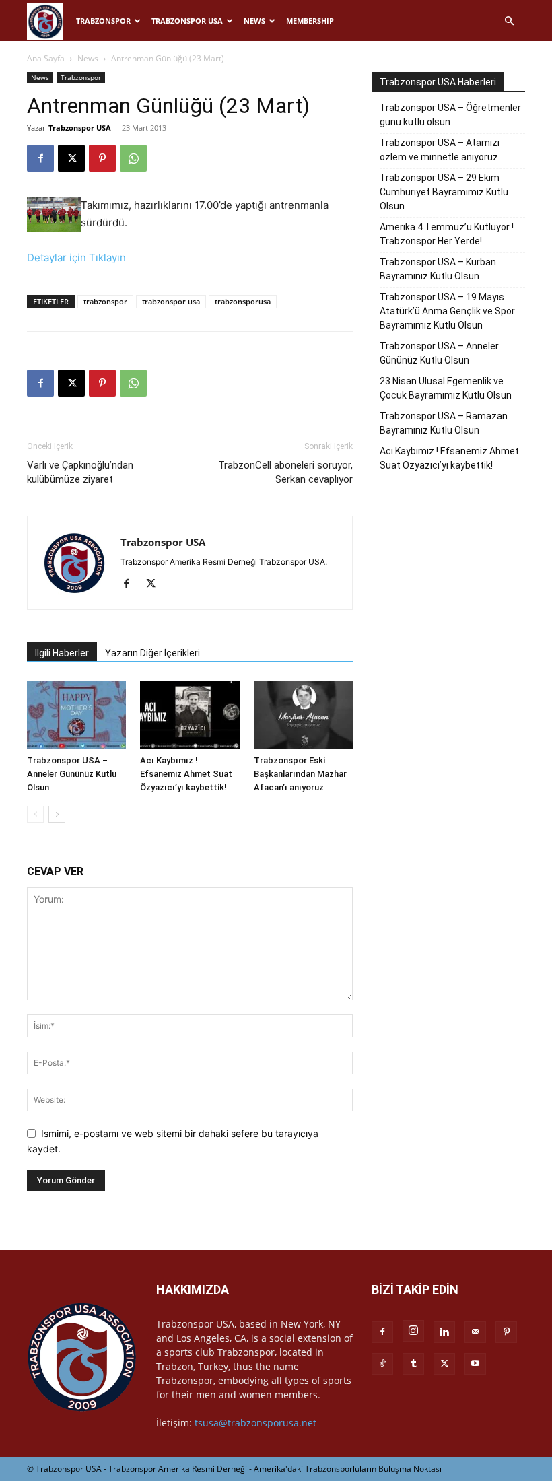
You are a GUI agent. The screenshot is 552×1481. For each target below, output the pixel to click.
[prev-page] (35, 814)
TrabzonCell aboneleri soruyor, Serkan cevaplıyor (285, 472)
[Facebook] (40, 158)
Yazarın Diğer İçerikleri (152, 653)
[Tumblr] (413, 1364)
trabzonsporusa (243, 301)
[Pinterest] (102, 158)
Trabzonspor (103, 20)
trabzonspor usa (171, 301)
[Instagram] (413, 1331)
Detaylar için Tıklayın (76, 257)
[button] (509, 21)
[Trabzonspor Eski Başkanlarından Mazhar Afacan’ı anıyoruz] (303, 715)
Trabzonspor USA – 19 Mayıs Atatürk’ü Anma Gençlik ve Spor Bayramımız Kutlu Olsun (447, 311)
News (254, 20)
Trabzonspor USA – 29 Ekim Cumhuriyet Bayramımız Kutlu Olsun (444, 191)
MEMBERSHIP (310, 20)
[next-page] (56, 814)
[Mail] (475, 1332)
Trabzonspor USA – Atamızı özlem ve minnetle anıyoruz (439, 149)
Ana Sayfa (46, 58)
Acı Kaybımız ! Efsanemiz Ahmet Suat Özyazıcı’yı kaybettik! (186, 773)
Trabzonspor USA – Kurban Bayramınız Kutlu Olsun (438, 268)
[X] (71, 158)
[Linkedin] (444, 1332)
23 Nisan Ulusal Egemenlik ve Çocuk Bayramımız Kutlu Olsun (446, 388)
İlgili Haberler (62, 653)
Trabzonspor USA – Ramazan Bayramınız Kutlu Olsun (444, 423)
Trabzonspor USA (187, 20)
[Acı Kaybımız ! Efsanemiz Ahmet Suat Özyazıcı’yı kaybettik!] (189, 715)
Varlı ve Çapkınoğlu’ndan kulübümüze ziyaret (80, 472)
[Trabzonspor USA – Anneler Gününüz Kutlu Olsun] (76, 715)
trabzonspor (105, 301)
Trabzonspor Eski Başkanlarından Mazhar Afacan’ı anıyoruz (300, 773)
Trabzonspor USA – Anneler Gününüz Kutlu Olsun (71, 773)
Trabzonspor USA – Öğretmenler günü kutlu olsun (450, 114)
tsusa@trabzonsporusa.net (255, 1422)
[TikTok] (382, 1364)
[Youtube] (475, 1364)
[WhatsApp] (133, 158)
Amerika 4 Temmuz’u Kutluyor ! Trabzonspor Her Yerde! (447, 233)
